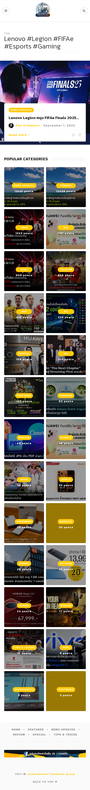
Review (19, 734)
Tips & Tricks (65, 734)
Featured (36, 729)
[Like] (79, 135)
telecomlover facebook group (51, 774)
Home (16, 729)
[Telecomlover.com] (42, 10)
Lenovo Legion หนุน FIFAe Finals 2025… (44, 118)
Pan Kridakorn (28, 125)
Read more (18, 135)
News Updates (21, 110)
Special (39, 734)
